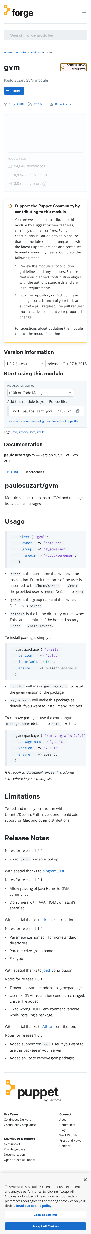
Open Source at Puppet (19, 1160)
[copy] (78, 411)
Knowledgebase (14, 1149)
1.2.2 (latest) (16, 363)
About (63, 1119)
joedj (46, 970)
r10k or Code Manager (28, 392)
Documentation (14, 1154)
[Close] (85, 1179)
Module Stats (17, 158)
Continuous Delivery (17, 1119)
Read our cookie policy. (34, 1205)
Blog (62, 1130)
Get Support (12, 1144)
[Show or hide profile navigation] (75, 9)
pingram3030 (53, 871)
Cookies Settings (45, 1215)
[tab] (13, 472)
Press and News (70, 1140)
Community (67, 1125)
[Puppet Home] (33, 1103)
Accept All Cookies (45, 1226)
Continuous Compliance (20, 1125)
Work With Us (68, 1135)
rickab (47, 919)
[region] (45, 1203)
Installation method (20, 385)
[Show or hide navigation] (84, 12)
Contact (64, 1146)
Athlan (47, 1026)
